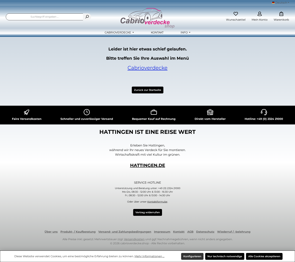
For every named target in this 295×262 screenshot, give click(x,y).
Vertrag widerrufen (147, 212)
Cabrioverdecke (147, 68)
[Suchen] (87, 16)
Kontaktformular (157, 201)
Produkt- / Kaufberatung (78, 231)
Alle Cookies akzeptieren (264, 256)
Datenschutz (205, 231)
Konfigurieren (192, 256)
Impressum (162, 231)
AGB (190, 231)
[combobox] (44, 16)
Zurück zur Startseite (147, 90)
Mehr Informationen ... (149, 256)
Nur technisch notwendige (224, 256)
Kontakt (179, 231)
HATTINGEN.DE (147, 165)
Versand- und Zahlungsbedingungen (124, 231)
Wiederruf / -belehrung (233, 231)
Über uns (51, 231)
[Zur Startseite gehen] (147, 18)
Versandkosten (134, 239)
